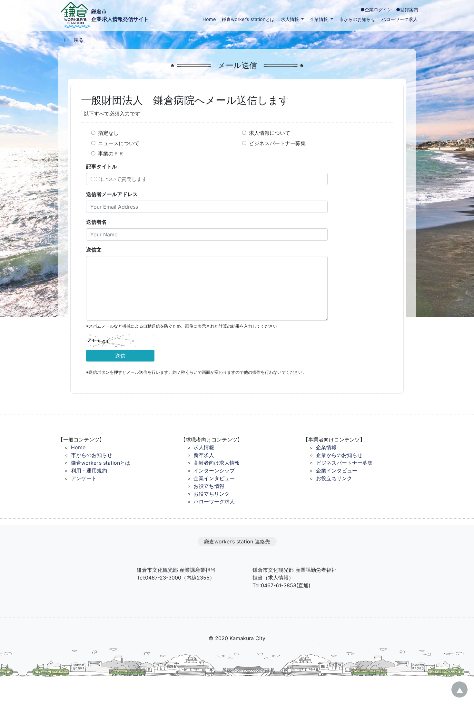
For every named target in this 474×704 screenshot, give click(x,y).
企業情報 (326, 447)
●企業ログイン (376, 9)
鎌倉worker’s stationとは (248, 19)
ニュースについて (118, 143)
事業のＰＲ (111, 153)
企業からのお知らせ (339, 455)
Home (209, 19)
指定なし (108, 133)
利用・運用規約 (89, 470)
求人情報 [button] (290, 19)
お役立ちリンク (211, 494)
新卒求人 (203, 455)
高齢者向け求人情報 (216, 463)
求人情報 (203, 447)
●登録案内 (407, 9)
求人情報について (269, 133)
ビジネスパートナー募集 (277, 143)
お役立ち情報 (208, 486)
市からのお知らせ (357, 19)
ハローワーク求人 (399, 19)
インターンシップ (214, 470)
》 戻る (71, 40)
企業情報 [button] (319, 19)
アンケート (84, 478)
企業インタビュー (214, 478)
